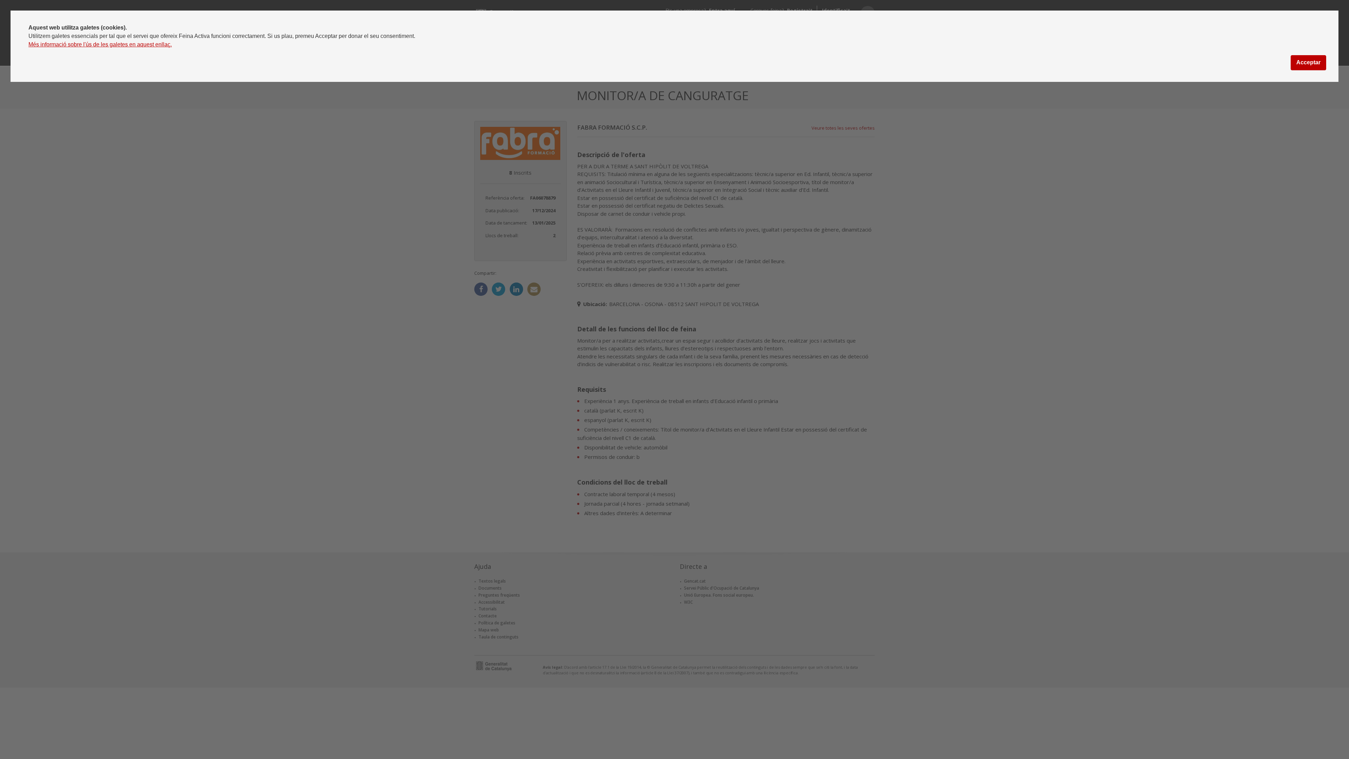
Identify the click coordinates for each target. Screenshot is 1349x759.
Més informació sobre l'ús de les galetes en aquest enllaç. (100, 44)
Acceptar (1308, 62)
